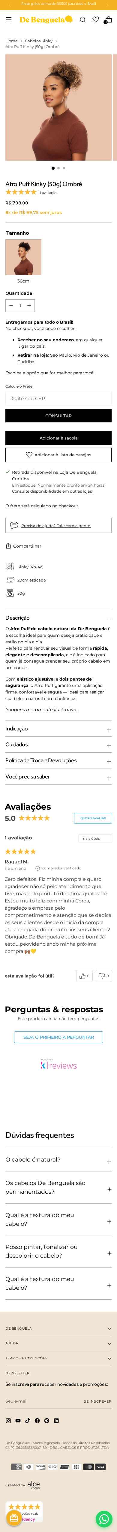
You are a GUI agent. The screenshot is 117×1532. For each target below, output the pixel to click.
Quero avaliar (93, 818)
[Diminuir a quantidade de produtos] (29, 306)
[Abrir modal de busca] (82, 19)
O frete (12, 506)
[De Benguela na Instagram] (9, 1422)
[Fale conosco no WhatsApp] (104, 1519)
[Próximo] (107, 5)
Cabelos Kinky (38, 41)
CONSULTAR (58, 416)
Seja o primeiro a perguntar (58, 1037)
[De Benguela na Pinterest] (47, 1422)
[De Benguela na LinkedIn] (57, 1422)
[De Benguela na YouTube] (18, 1422)
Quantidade (18, 293)
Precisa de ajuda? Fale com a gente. (56, 526)
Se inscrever (98, 1401)
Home (11, 41)
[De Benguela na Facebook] (37, 1422)
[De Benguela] (46, 19)
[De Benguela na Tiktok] (28, 1422)
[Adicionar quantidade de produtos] (11, 306)
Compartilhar (27, 546)
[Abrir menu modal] (8, 19)
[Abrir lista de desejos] (95, 19)
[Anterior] (9, 5)
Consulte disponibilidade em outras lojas (52, 491)
